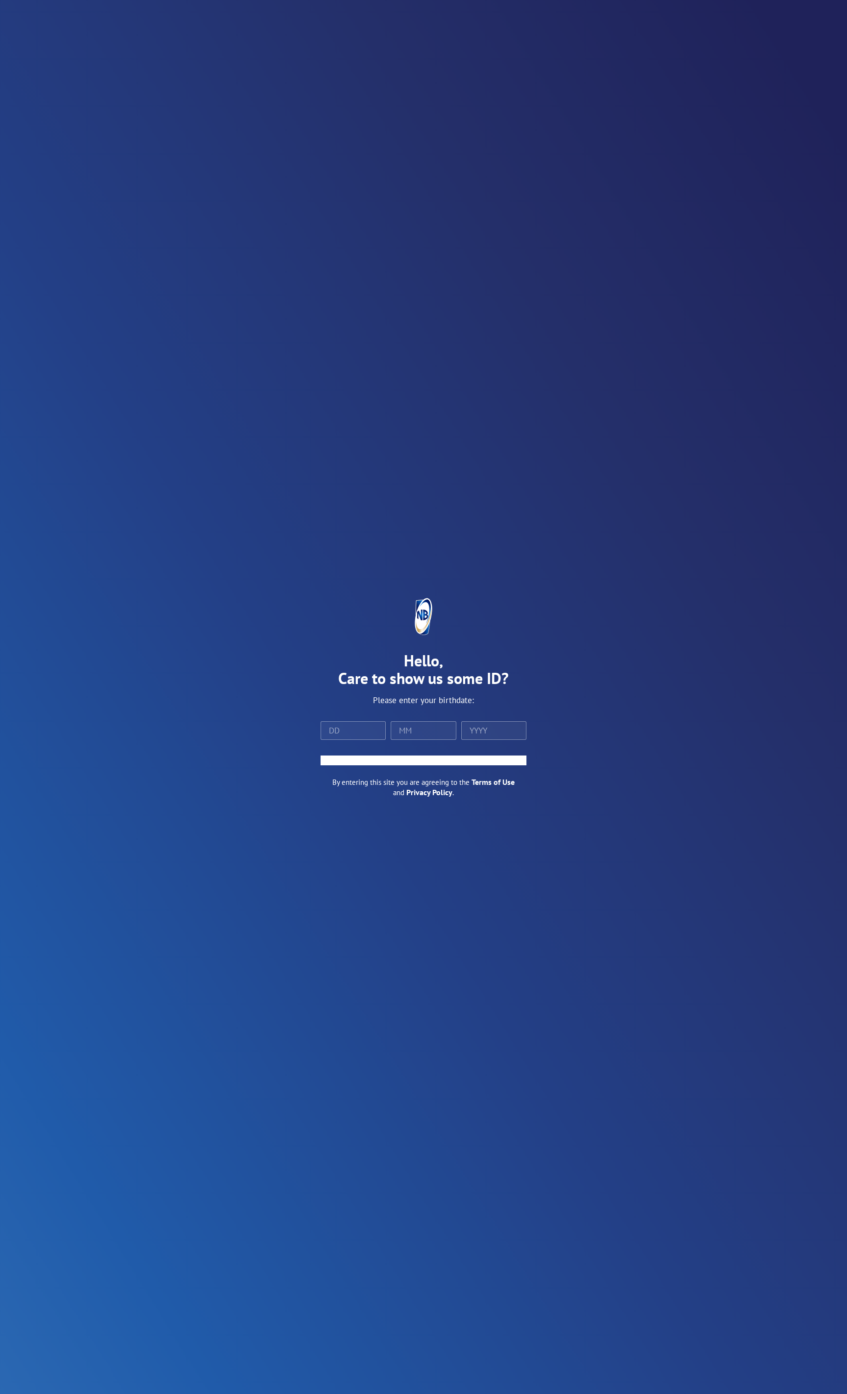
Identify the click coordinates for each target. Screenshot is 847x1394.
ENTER (423, 760)
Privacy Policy (429, 792)
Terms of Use (493, 782)
